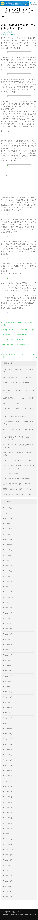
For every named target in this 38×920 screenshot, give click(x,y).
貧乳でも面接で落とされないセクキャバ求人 (17, 484)
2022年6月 (8, 744)
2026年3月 (8, 508)
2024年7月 (8, 613)
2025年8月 (8, 545)
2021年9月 (8, 792)
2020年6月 (8, 870)
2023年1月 (8, 707)
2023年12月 (9, 650)
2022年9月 (8, 728)
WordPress (18, 917)
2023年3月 (8, 697)
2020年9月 (8, 855)
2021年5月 (8, 813)
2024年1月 (8, 644)
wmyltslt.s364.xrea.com (10, 34)
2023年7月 (8, 676)
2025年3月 (8, 571)
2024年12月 (9, 587)
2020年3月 (8, 886)
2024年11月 (9, 592)
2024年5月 (8, 623)
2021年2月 (8, 828)
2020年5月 (8, 876)
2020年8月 (8, 860)
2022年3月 (8, 760)
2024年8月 (8, 608)
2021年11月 (8, 781)
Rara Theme (24, 914)
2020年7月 (8, 865)
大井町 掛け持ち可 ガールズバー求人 (15, 344)
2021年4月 (8, 818)
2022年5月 (8, 750)
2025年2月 (8, 576)
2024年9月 (8, 602)
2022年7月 (8, 739)
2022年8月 (8, 734)
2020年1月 (8, 897)
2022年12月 (9, 713)
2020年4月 (8, 881)
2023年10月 (9, 660)
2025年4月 (8, 566)
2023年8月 (8, 671)
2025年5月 (8, 560)
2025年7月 (8, 550)
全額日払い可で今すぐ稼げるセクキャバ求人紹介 (18, 398)
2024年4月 (8, 629)
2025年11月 (8, 529)
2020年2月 (8, 891)
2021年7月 (8, 802)
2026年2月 (8, 513)
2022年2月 (8, 765)
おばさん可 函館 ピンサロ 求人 (13, 403)
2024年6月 (8, 618)
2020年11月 (9, 844)
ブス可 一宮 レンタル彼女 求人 (13, 473)
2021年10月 (9, 786)
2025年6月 (8, 555)
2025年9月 (8, 539)
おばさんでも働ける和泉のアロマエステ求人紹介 (18, 377)
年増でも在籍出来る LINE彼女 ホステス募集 (18, 330)
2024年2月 (8, 639)
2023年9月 (8, 665)
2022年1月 (8, 771)
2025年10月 (9, 534)
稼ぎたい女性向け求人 (19, 9)
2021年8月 (8, 797)
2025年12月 (9, 524)
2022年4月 (8, 755)
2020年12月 (9, 839)
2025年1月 (8, 581)
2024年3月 (8, 634)
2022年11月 (8, 718)
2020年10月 (9, 849)
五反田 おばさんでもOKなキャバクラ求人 (17, 489)
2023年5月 (8, 686)
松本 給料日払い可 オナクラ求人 (13, 335)
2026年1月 (8, 518)
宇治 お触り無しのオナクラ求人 (13, 339)
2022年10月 (9, 723)
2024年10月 (9, 597)
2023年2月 (8, 702)
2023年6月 (8, 681)
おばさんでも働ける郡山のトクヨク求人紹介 (17, 494)
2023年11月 (8, 655)
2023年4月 (8, 692)
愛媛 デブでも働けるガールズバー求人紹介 (17, 460)
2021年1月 (8, 834)
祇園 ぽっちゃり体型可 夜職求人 (14, 416)
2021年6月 (8, 807)
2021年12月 (8, 776)
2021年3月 (8, 823)
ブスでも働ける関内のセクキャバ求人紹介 (16, 478)
